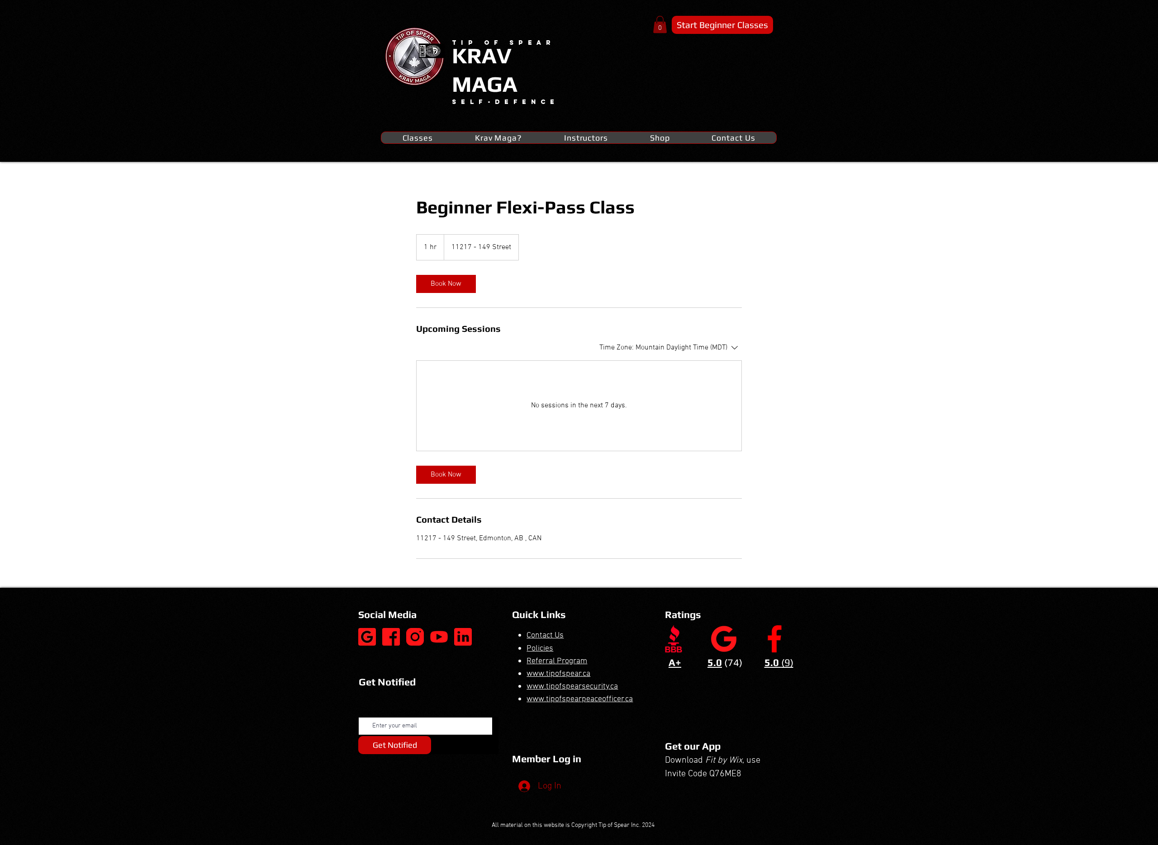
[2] (415, 637)
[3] (439, 637)
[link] (446, 284)
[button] (660, 24)
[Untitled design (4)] (367, 637)
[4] (463, 637)
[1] (391, 637)
